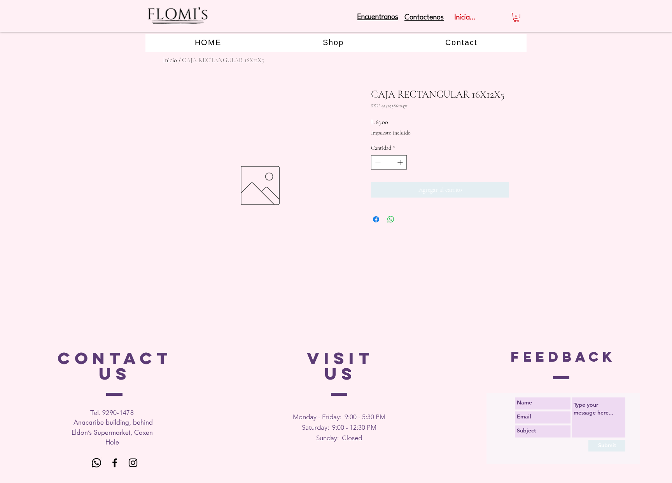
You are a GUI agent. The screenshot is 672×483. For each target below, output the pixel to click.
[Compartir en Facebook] (376, 219)
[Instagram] (133, 463)
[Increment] (401, 162)
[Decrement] (377, 162)
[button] (516, 17)
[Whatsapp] (96, 463)
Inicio (170, 60)
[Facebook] (115, 463)
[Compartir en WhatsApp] (391, 219)
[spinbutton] (389, 162)
